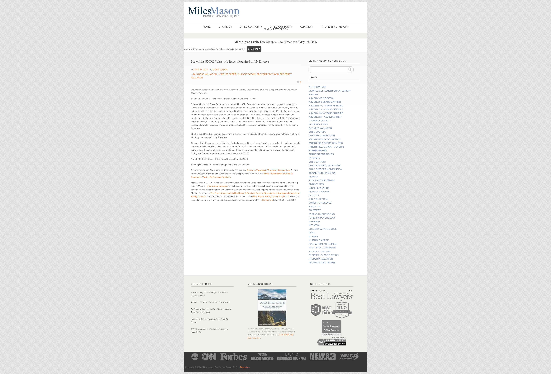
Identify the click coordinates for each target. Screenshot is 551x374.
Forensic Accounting (322, 214)
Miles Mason (220, 69)
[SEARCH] (350, 69)
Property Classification (241, 74)
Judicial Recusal (319, 199)
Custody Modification (322, 135)
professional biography (217, 186)
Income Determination (322, 173)
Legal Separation (319, 188)
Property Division (335, 26)
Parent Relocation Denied (324, 139)
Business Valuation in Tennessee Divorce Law (268, 170)
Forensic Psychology (322, 218)
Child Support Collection (324, 165)
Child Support (251, 26)
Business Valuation (205, 74)
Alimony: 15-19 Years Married (326, 109)
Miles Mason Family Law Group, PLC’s (270, 196)
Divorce (225, 26)
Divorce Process (319, 192)
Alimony (306, 26)
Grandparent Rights (321, 154)
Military (313, 236)
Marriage (314, 221)
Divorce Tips (316, 184)
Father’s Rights (318, 150)
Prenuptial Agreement (322, 248)
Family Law (315, 206)
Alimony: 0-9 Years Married (325, 102)
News (312, 233)
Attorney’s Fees (318, 124)
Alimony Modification (321, 98)
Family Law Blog (275, 29)
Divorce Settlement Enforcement (330, 91)
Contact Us (267, 200)
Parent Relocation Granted (326, 143)
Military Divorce (319, 240)
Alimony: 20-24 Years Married (326, 113)
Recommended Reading (323, 262)
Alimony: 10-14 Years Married (326, 106)
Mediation (314, 225)
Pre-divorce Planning (322, 180)
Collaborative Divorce (323, 229)
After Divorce (317, 87)
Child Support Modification (325, 169)
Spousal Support (319, 121)
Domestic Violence (320, 203)
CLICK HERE (254, 49)
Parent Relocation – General (326, 147)
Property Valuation (321, 259)
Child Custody (281, 26)
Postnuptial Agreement (323, 244)
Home (207, 26)
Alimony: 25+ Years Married (325, 117)
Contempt (315, 210)
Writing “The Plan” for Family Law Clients (210, 302)
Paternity (314, 158)
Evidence (314, 195)
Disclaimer (245, 367)
